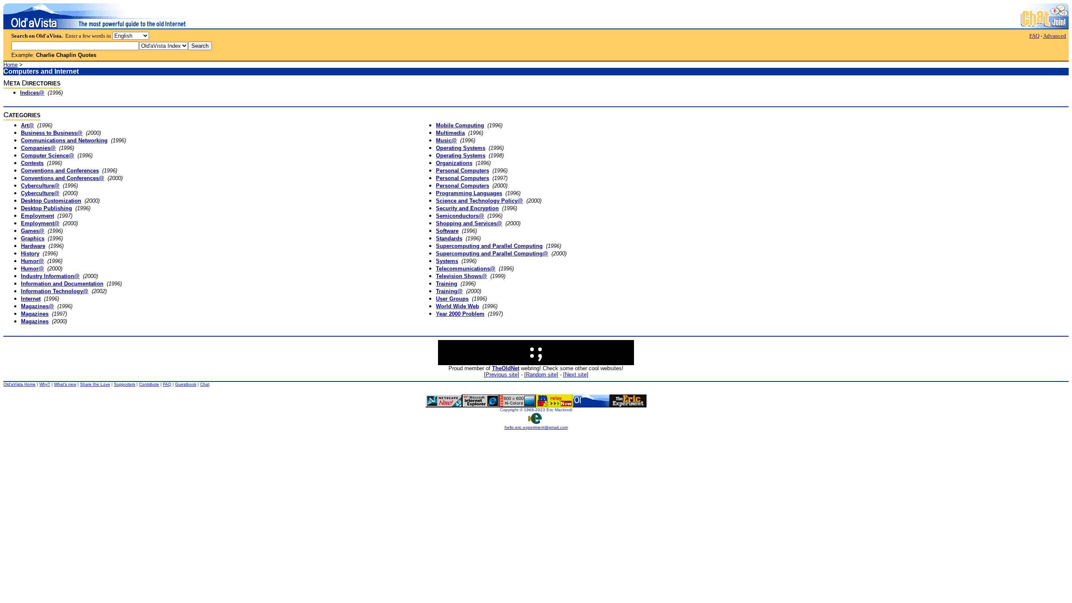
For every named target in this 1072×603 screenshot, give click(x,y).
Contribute (149, 384)
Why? (44, 384)
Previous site (502, 374)
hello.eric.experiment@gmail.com (536, 427)
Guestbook (185, 384)
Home (10, 65)
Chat (204, 384)
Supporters (124, 384)
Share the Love (95, 384)
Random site (541, 374)
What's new (65, 384)
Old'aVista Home (19, 384)
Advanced (1054, 36)
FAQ (1034, 36)
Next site (576, 374)
